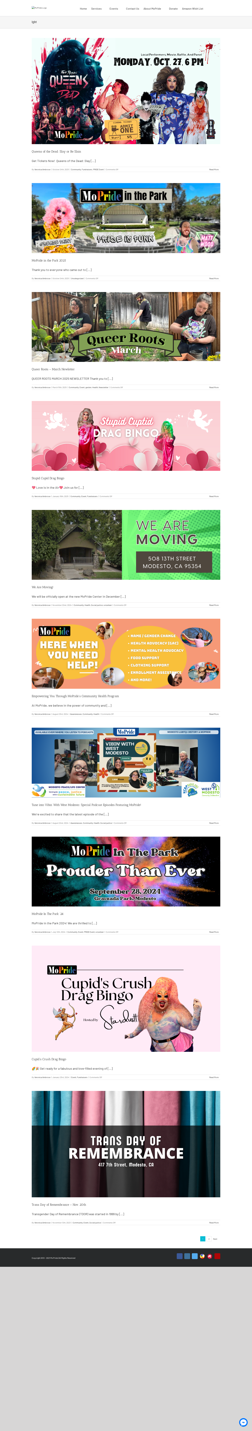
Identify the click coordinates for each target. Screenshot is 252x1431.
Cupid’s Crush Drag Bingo (49, 1059)
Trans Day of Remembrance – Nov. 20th (59, 1205)
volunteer (108, 605)
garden (88, 387)
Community (76, 169)
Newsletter (103, 387)
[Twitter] (195, 1256)
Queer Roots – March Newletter (53, 369)
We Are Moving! (42, 587)
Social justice (97, 605)
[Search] (215, 8)
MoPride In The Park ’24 (47, 914)
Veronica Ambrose (42, 169)
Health (95, 387)
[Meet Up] (210, 1254)
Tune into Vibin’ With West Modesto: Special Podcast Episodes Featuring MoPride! (86, 805)
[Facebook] (180, 1256)
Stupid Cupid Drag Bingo (48, 478)
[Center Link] (202, 1254)
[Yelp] (217, 1256)
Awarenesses (76, 714)
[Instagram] (187, 1256)
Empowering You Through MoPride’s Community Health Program (75, 696)
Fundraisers (87, 169)
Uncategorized (77, 278)
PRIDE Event (98, 169)
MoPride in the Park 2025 (49, 260)
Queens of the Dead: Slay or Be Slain (56, 151)
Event (82, 387)
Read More (214, 169)
